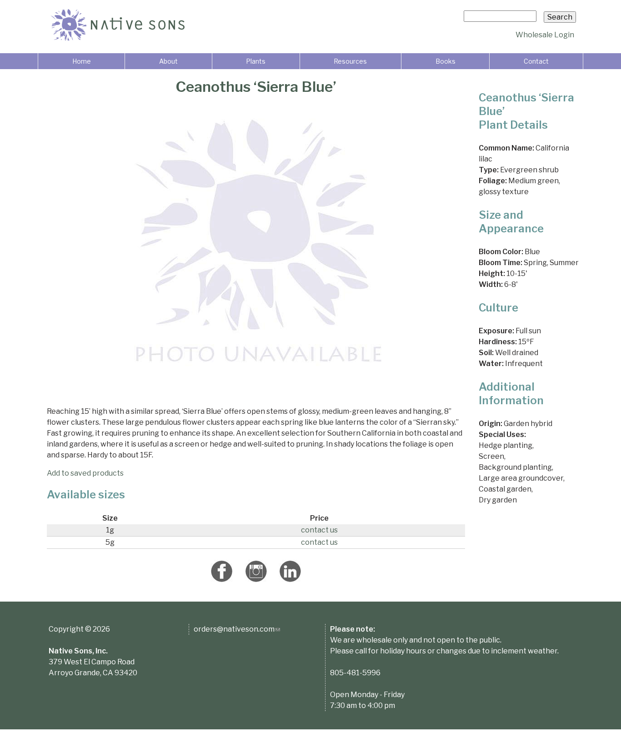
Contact (536, 61)
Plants (255, 61)
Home (81, 61)
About (168, 61)
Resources (350, 61)
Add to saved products (85, 473)
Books (446, 61)
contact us (319, 530)
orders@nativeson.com (237, 629)
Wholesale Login (545, 34)
